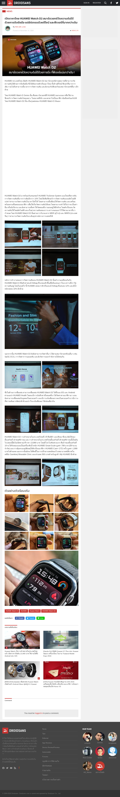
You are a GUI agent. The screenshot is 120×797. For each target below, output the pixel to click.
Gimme (100, 743)
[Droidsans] (18, 3)
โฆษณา (45, 775)
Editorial (45, 738)
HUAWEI (24, 611)
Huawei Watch (34, 611)
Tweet (31, 618)
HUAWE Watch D (12, 611)
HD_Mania (87, 772)
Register (97, 3)
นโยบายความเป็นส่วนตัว (51, 780)
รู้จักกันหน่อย (47, 766)
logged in (39, 713)
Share (20, 618)
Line (41, 618)
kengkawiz (112, 743)
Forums (45, 757)
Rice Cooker (87, 758)
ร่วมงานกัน (46, 770)
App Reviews (47, 743)
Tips (43, 734)
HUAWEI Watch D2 (49, 611)
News (9, 11)
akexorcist (112, 758)
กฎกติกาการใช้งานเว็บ (50, 761)
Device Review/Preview (51, 747)
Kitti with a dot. (20, 27)
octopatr (87, 743)
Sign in (86, 3)
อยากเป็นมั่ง (100, 772)
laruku (100, 758)
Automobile (46, 752)
